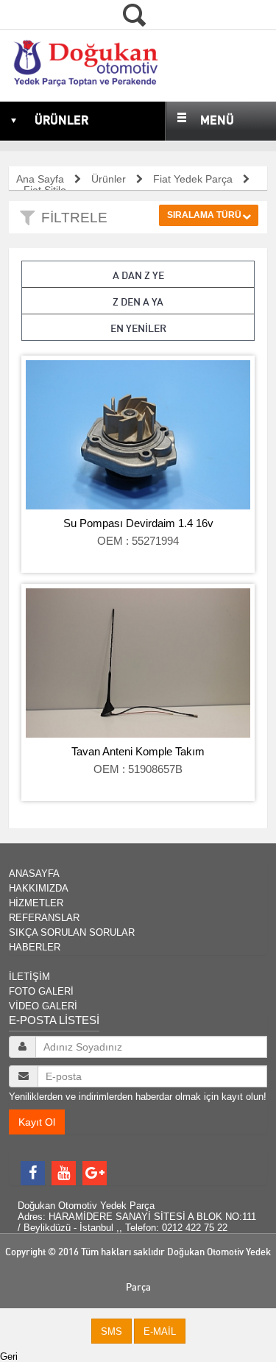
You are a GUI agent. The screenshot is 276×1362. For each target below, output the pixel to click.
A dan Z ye (138, 275)
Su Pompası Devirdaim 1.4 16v (138, 523)
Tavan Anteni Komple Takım (138, 751)
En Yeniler (138, 328)
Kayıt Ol (36, 1122)
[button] (111, 1331)
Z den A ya (138, 301)
